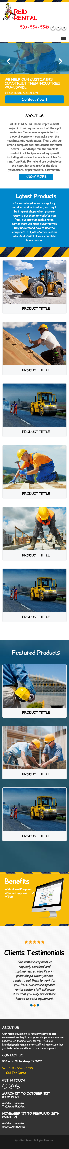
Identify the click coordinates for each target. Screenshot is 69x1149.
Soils (11, 896)
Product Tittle (36, 309)
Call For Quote (16, 1073)
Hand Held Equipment (20, 889)
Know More (36, 177)
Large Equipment (18, 893)
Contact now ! (34, 99)
